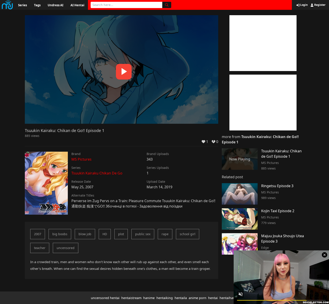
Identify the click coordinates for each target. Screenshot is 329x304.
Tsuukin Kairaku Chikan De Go (96, 173)
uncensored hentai (105, 298)
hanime (149, 298)
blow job (85, 234)
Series (22, 5)
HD (105, 234)
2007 (37, 234)
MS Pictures (81, 159)
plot (121, 234)
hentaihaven (229, 298)
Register (319, 5)
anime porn (197, 298)
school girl (187, 234)
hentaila (181, 298)
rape (165, 234)
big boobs (59, 234)
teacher (39, 248)
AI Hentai (77, 5)
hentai (213, 298)
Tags (37, 5)
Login (303, 5)
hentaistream (131, 298)
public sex (142, 234)
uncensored (66, 248)
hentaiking (164, 298)
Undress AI (55, 5)
